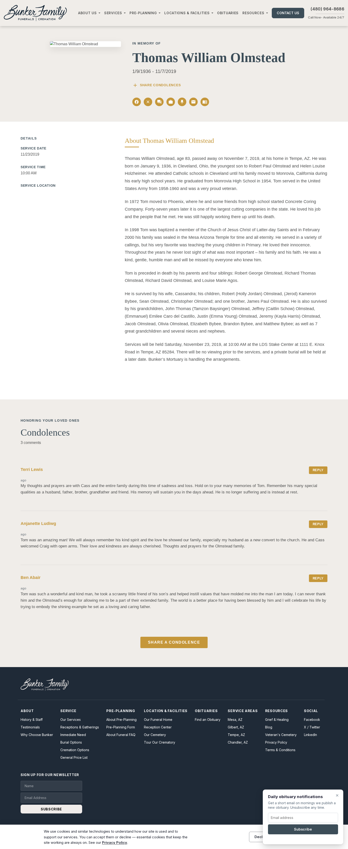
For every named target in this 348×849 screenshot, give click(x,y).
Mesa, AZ (235, 720)
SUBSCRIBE (51, 809)
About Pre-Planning (121, 720)
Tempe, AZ (236, 735)
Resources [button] (253, 13)
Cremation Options (74, 750)
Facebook (312, 720)
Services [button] (113, 13)
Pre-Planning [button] (143, 13)
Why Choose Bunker (37, 735)
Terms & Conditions (280, 750)
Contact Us (288, 13)
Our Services (70, 720)
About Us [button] (87, 13)
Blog (268, 727)
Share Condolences (156, 85)
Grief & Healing (277, 720)
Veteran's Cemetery (281, 735)
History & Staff (32, 720)
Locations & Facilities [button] (187, 13)
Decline (261, 837)
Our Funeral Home (158, 720)
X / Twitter (312, 727)
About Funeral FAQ (120, 735)
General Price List (74, 757)
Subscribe (303, 829)
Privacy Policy (276, 742)
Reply (318, 470)
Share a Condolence (174, 642)
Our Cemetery (155, 735)
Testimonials (30, 727)
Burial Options (71, 742)
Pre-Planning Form (120, 727)
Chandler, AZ (238, 742)
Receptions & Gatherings (79, 727)
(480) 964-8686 (327, 9)
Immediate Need (73, 735)
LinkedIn (310, 735)
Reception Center (158, 727)
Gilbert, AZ (236, 727)
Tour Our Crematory (159, 742)
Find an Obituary (207, 720)
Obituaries (228, 13)
